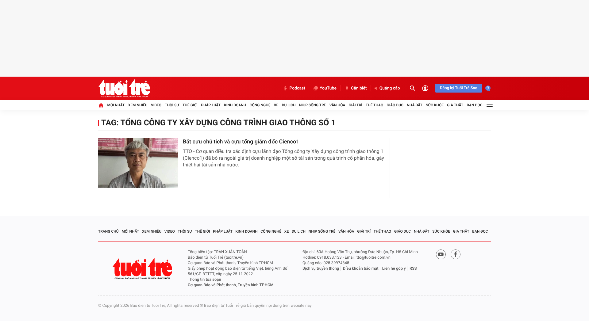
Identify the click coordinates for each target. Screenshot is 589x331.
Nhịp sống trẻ (312, 105)
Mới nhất (116, 105)
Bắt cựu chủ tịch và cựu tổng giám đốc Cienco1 (241, 142)
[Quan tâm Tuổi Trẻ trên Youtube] (441, 254)
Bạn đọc (475, 105)
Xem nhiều (138, 105)
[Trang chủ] (101, 105)
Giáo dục (395, 105)
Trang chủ (108, 231)
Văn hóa (337, 105)
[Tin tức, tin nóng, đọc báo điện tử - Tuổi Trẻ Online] (124, 88)
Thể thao (374, 105)
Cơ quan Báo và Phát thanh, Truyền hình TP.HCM (231, 285)
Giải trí (355, 105)
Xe (276, 105)
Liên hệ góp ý (394, 268)
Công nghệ (260, 105)
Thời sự (172, 105)
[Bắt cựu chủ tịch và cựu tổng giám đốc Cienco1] (138, 163)
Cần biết (359, 88)
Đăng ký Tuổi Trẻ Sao (458, 88)
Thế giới (190, 105)
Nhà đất (414, 105)
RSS (413, 268)
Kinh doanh (235, 105)
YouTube (328, 88)
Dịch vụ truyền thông (320, 268)
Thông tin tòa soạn (204, 279)
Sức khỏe (435, 105)
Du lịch (289, 105)
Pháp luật (211, 105)
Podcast (297, 88)
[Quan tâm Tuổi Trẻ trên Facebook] (455, 254)
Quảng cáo (389, 88)
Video (156, 105)
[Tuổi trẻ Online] (143, 269)
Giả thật (455, 105)
